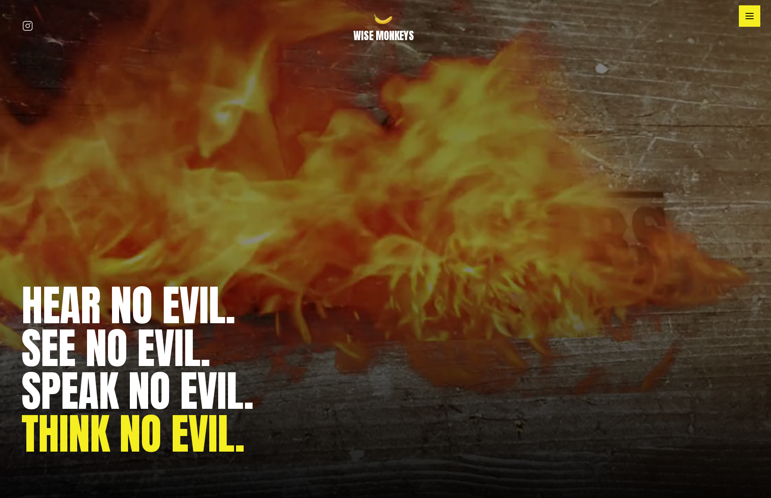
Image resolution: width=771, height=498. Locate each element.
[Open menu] (749, 16)
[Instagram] (27, 27)
